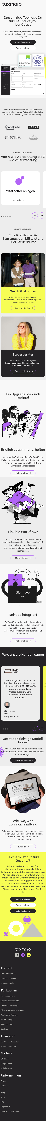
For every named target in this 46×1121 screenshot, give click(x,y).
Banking (4, 1029)
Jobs (3, 1097)
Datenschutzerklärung (10, 1111)
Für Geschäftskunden (10, 1042)
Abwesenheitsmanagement (12, 1010)
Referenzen (5, 1086)
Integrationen (6, 1063)
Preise (3, 1081)
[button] (41, 4)
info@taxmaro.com (9, 978)
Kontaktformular (8, 983)
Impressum (5, 1106)
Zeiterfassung (7, 1019)
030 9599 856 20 (8, 974)
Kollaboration (6, 1068)
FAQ (2, 1102)
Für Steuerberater (8, 1046)
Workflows (5, 1059)
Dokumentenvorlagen (10, 1005)
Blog (3, 1092)
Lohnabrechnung (8, 996)
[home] (11, 4)
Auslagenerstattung (9, 1015)
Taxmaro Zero (6, 1024)
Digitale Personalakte (10, 1001)
